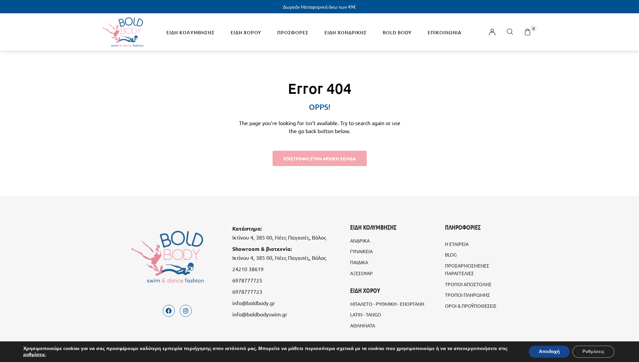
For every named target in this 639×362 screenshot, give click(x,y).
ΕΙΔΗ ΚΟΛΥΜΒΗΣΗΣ (190, 32)
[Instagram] (186, 311)
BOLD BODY (397, 32)
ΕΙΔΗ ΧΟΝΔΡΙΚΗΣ (345, 32)
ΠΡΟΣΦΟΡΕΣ (293, 32)
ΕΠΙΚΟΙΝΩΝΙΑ (445, 32)
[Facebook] (169, 311)
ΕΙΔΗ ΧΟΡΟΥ (246, 32)
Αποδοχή (549, 351)
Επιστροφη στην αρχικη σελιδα (320, 158)
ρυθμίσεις (34, 355)
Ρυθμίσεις (593, 351)
